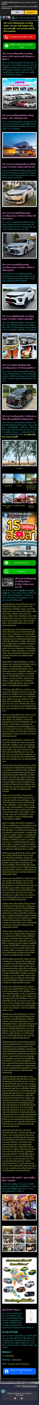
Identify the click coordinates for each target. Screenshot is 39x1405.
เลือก (17, 12)
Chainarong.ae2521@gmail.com (18, 1364)
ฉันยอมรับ (31, 12)
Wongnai (9, 437)
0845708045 (10, 1356)
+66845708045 (16, 1360)
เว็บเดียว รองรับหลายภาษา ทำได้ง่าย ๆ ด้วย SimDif (19, 1394)
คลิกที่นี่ (15, 437)
